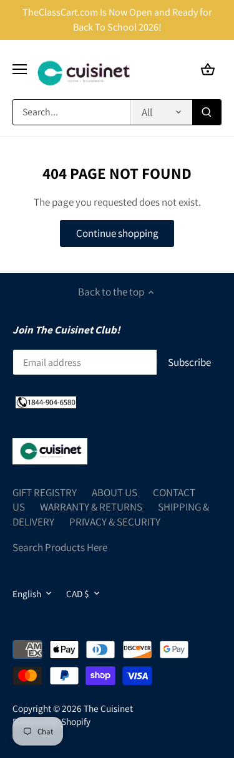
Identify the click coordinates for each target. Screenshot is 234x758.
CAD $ (77, 593)
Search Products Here (59, 547)
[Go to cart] (207, 69)
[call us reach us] (46, 401)
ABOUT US (114, 492)
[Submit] (206, 112)
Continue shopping (117, 233)
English (26, 593)
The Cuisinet (108, 708)
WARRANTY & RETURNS (91, 507)
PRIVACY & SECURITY (114, 522)
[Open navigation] (19, 69)
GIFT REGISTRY (44, 492)
